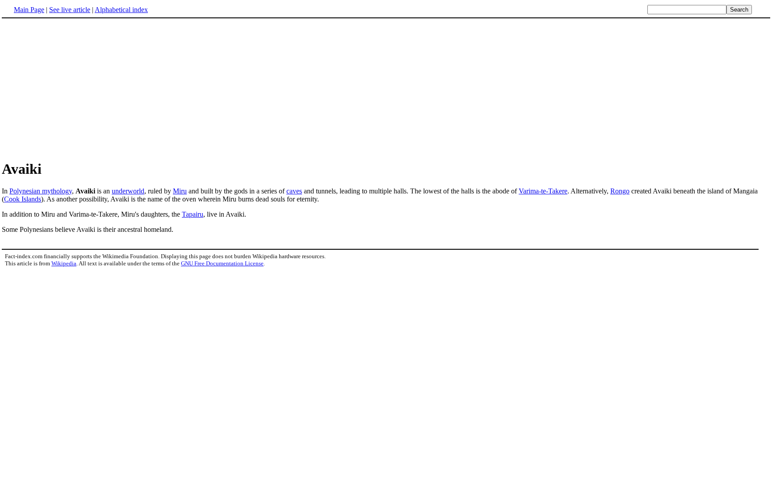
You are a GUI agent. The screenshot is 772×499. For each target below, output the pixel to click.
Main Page (29, 9)
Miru (180, 191)
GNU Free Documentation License (222, 263)
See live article (69, 9)
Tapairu (192, 214)
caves (294, 191)
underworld (128, 191)
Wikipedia (63, 263)
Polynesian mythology (40, 191)
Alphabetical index (121, 9)
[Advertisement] (77, 88)
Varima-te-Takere (543, 191)
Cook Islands (22, 199)
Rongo (619, 191)
